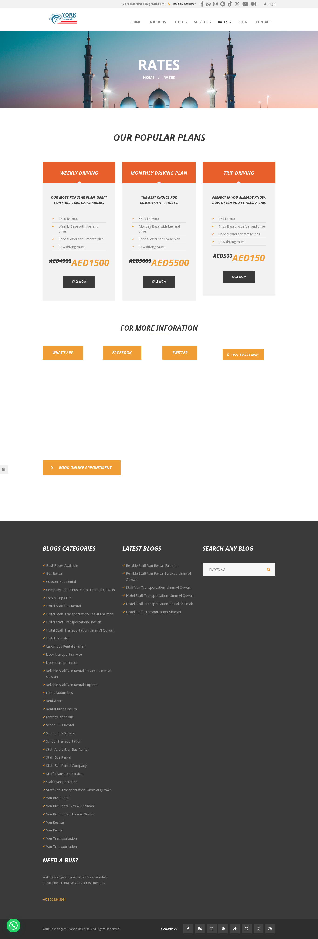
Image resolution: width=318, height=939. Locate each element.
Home (148, 77)
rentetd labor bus (60, 717)
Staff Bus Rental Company (66, 765)
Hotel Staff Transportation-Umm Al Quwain (80, 630)
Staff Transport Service (64, 773)
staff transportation (61, 781)
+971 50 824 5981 (184, 4)
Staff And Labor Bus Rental (67, 749)
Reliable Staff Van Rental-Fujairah (72, 684)
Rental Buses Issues (61, 708)
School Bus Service (60, 733)
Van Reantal (55, 822)
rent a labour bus (59, 692)
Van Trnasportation (61, 846)
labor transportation (62, 662)
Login (271, 4)
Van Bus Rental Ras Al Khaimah (70, 806)
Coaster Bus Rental (61, 581)
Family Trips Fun (58, 597)
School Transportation (63, 741)
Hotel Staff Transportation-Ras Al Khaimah (79, 613)
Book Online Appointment (85, 467)
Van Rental (54, 830)
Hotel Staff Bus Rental (63, 605)
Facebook (122, 352)
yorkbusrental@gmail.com (143, 4)
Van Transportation (61, 838)
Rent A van (54, 700)
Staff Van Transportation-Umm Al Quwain (79, 789)
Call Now (79, 282)
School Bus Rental (60, 725)
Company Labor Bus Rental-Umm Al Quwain (80, 589)
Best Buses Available (62, 565)
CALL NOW (159, 282)
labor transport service (64, 654)
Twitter (180, 352)
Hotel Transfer (57, 638)
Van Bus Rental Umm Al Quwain (70, 814)
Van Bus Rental (57, 797)
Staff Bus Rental (58, 757)
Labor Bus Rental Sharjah (65, 646)
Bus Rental (54, 573)
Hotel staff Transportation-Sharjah (73, 622)
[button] (13, 925)
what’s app (63, 352)
